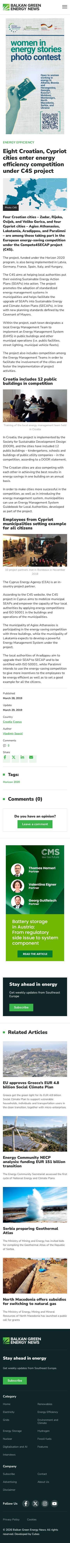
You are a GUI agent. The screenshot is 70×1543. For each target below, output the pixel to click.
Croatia (7, 722)
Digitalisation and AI (15, 1446)
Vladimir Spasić (13, 733)
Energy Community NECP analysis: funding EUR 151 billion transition (34, 1162)
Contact (42, 1474)
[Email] (33, 759)
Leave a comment (35, 824)
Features (43, 1446)
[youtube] (54, 1503)
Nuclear (7, 1438)
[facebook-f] (26, 1503)
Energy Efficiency (18, 142)
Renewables (45, 1404)
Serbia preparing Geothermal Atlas (30, 1231)
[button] (64, 7)
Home (6, 1404)
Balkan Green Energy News (29, 1530)
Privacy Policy (11, 1519)
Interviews (9, 1454)
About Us (43, 1482)
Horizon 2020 (11, 782)
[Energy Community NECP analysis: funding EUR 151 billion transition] (35, 1134)
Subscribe (21, 1007)
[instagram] (45, 1503)
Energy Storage (12, 1431)
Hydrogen (44, 1431)
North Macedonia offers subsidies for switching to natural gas (34, 1301)
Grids (6, 1420)
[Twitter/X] (15, 759)
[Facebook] (6, 759)
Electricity (8, 1412)
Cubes (35, 1534)
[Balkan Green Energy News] (22, 7)
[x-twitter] (35, 1503)
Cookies (32, 1519)
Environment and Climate (48, 1421)
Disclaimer (9, 1489)
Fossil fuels (45, 1438)
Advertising (10, 1482)
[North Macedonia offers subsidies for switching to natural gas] (35, 1276)
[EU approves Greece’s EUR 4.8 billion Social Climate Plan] (35, 1059)
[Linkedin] (24, 759)
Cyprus (17, 722)
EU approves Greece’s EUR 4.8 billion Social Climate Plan (31, 1085)
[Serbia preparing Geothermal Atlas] (35, 1205)
